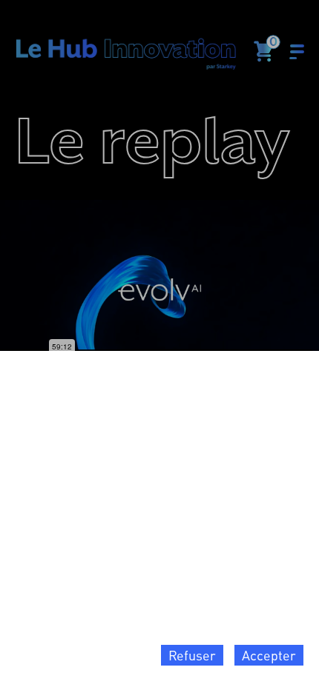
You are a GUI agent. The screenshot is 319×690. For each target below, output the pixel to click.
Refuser (192, 654)
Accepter (269, 654)
